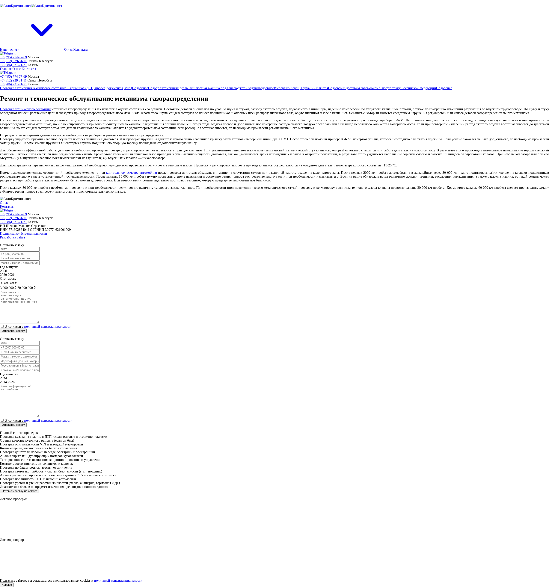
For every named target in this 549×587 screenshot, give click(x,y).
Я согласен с (38, 326)
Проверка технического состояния (25, 109)
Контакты (80, 49)
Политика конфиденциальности (23, 233)
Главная (6, 69)
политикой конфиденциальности (48, 326)
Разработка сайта (12, 237)
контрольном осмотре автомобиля (131, 172)
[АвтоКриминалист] (31, 6)
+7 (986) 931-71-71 (13, 65)
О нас (68, 49)
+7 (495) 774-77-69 (13, 57)
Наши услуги (10, 49)
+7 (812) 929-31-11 (13, 61)
